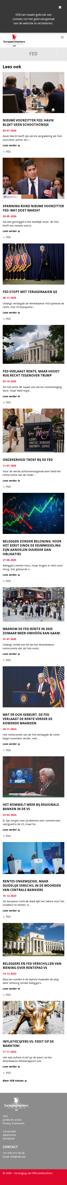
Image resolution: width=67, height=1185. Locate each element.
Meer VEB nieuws (13, 1080)
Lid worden (9, 1131)
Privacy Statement (13, 1123)
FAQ (5, 1116)
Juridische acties (12, 1119)
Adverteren (9, 1135)
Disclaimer (9, 1138)
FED (8, 151)
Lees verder (10, 145)
